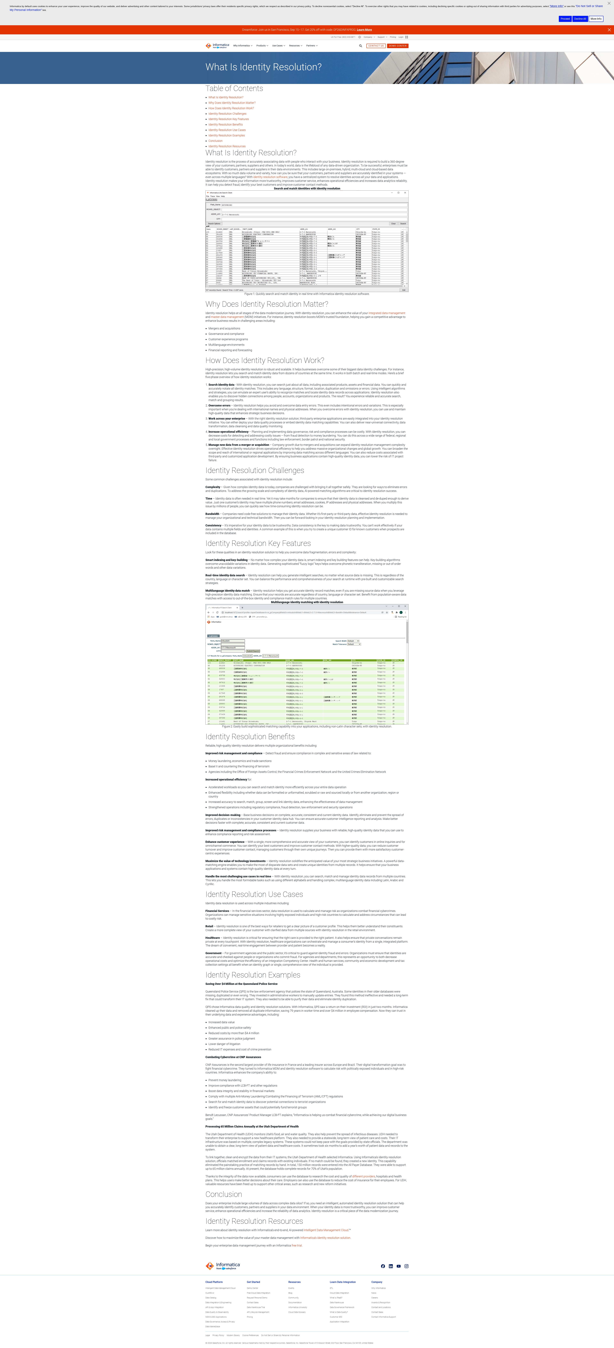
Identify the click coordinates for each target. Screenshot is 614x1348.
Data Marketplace (212, 1326)
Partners (310, 45)
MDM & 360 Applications (216, 1317)
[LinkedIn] (391, 1266)
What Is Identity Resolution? (226, 97)
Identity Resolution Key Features (229, 119)
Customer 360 (336, 1317)
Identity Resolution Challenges (227, 113)
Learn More (364, 29)
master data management (227, 317)
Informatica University (297, 1307)
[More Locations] (359, 37)
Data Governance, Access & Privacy (220, 1322)
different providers (363, 1176)
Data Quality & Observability (217, 1312)
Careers (374, 1298)
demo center (398, 45)
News (373, 1293)
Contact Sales (253, 1302)
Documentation (295, 1302)
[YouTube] (399, 1266)
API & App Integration (214, 1307)
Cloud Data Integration (339, 1293)
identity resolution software (270, 177)
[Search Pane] (361, 46)
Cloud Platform (214, 1282)
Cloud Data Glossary (297, 1312)
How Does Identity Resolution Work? (231, 108)
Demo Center (252, 1288)
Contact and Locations (381, 1307)
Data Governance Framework (342, 1307)
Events (291, 1288)
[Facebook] (383, 1266)
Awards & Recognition (380, 1302)
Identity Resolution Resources (227, 146)
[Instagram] (407, 1266)
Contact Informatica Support (383, 1317)
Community (293, 1298)
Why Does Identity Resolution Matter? (232, 102)
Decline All (580, 18)
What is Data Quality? (339, 1312)
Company (368, 37)
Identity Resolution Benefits (226, 124)
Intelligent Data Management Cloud (326, 1230)
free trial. (297, 1245)
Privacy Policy (218, 1335)
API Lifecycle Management (258, 1312)
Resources (294, 45)
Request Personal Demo (257, 1298)
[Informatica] (217, 46)
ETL (331, 1288)
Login (401, 37)
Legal (207, 1335)
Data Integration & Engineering (218, 1302)
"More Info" (557, 6)
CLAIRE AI (209, 1293)
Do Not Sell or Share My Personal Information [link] (280, 1335)
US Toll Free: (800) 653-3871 (343, 37)
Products (261, 45)
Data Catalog (210, 1298)
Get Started (253, 1282)
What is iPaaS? (336, 1298)
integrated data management (387, 313)
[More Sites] (407, 37)
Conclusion (216, 140)
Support (381, 37)
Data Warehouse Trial (256, 1307)
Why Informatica (241, 45)
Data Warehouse (337, 1302)
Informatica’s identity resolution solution (325, 1237)
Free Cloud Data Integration (258, 1293)
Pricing (393, 37)
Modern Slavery (233, 1335)
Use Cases (277, 45)
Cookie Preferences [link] (250, 1335)
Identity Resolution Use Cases (227, 130)
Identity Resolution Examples (227, 135)
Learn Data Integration (343, 1282)
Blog (290, 1293)
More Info (596, 18)
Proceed (565, 18)
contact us (376, 45)
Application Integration (339, 1322)
